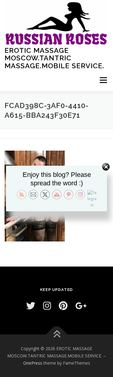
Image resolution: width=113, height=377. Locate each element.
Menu (103, 80)
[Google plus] (81, 305)
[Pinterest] (63, 305)
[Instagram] (47, 305)
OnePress (32, 363)
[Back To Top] (56, 334)
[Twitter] (30, 305)
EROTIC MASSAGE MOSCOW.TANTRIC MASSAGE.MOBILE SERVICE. (54, 57)
